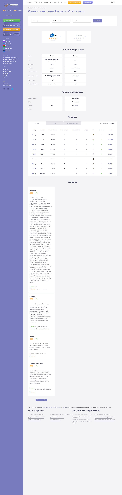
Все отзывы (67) (41, 400)
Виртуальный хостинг (11, 58)
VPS (55, 407)
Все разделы (87, 2)
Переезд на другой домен (57, 417)
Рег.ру (34, 134)
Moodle (6, 69)
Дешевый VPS (8, 63)
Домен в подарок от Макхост (102, 414)
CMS (35, 2)
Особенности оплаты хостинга (36, 417)
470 (4, 10)
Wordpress (7, 71)
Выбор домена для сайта (34, 419)
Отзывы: (53, 40)
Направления (43, 2)
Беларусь (8, 46)
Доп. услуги (61, 2)
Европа (7, 51)
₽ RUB (113, 2)
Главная (30, 7)
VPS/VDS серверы (10, 59)
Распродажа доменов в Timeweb (103, 417)
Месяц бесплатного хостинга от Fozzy (105, 419)
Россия (7, 41)
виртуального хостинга (46, 407)
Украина (8, 43)
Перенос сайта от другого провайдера (60, 414)
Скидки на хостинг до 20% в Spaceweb (105, 416)
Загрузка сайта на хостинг (57, 416)
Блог (4, 80)
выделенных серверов (63, 407)
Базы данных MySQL (55, 419)
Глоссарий (5, 83)
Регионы (53, 2)
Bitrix (6, 73)
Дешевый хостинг (10, 61)
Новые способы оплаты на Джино (81, 419)
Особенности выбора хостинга (36, 416)
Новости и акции (7, 85)
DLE (5, 75)
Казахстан (8, 48)
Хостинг (28, 2)
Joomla (6, 77)
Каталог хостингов (74, 2)
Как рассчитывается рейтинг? (35, 414)
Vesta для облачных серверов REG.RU (82, 414)
